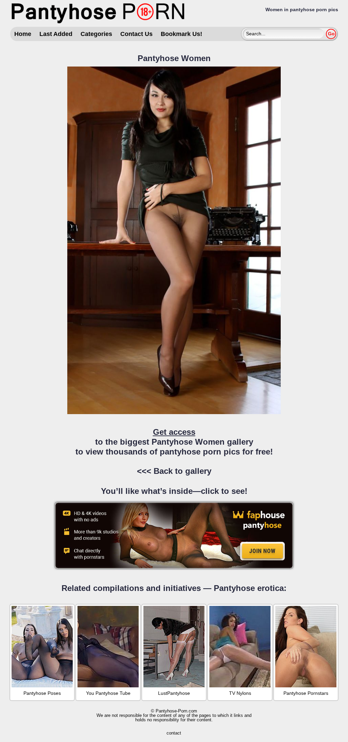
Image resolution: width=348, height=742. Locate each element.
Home (22, 34)
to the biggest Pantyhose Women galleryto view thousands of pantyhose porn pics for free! (174, 441)
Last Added (55, 34)
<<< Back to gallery (174, 471)
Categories (96, 34)
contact (174, 733)
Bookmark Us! (181, 34)
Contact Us (136, 34)
